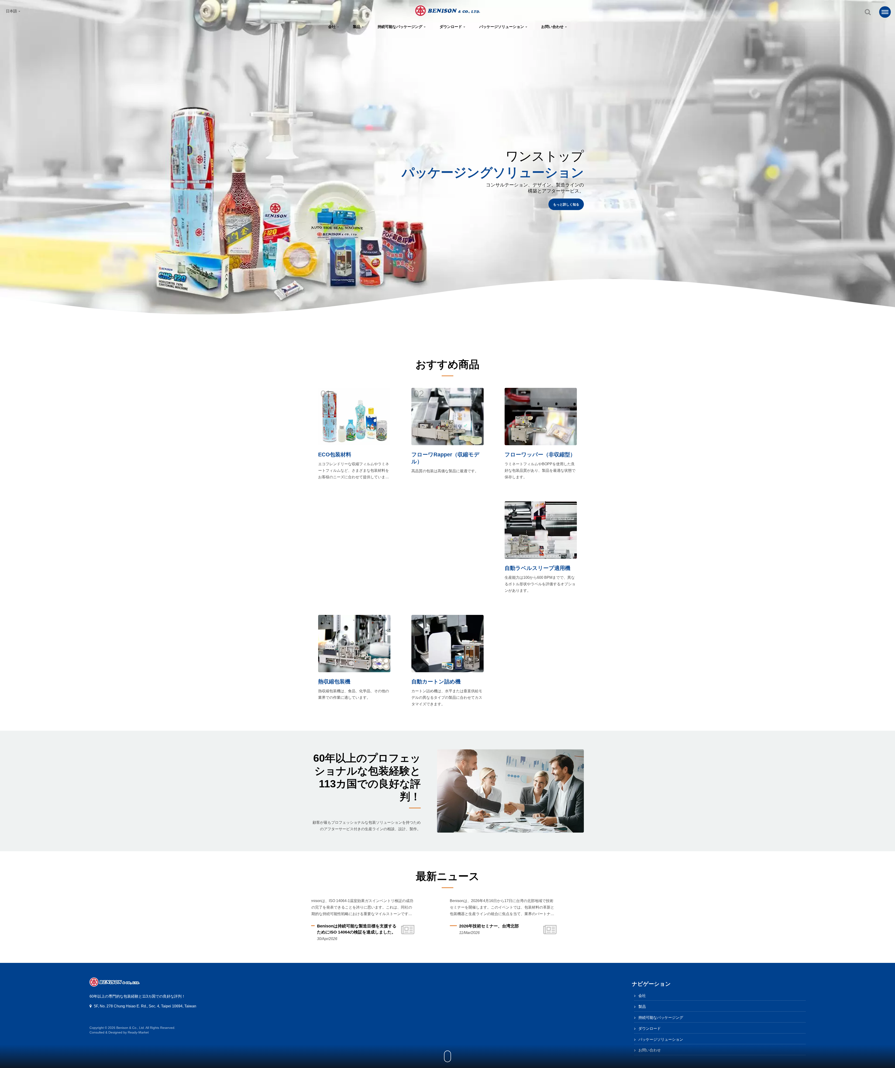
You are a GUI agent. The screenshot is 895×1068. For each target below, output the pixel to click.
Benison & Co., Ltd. (130, 1028)
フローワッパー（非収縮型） (540, 454)
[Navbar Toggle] (885, 12)
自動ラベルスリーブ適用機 (537, 568)
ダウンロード (451, 27)
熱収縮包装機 (334, 682)
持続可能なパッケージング (400, 27)
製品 (357, 27)
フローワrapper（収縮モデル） (445, 458)
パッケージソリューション (502, 27)
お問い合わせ (553, 27)
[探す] (868, 12)
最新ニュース (447, 876)
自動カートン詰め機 (436, 682)
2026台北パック (439, 926)
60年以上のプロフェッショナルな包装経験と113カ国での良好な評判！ (367, 777)
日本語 (12, 11)
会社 (332, 27)
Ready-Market (138, 1032)
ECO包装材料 (334, 454)
